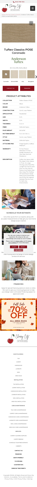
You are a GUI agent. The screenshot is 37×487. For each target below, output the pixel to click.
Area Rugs (18, 375)
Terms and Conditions (25, 477)
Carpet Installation (18, 387)
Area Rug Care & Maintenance (18, 427)
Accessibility (13, 477)
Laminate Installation (18, 394)
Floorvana (18, 461)
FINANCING (27, 88)
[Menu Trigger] (32, 8)
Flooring (8, 14)
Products (18, 14)
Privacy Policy (9, 479)
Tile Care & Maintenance (18, 410)
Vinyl (18, 372)
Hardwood (18, 365)
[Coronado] (6, 74)
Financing (18, 454)
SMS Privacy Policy (20, 479)
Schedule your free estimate (18, 442)
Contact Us (10, 88)
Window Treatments (18, 468)
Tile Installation (18, 384)
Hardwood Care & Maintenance (18, 417)
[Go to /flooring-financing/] (18, 278)
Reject (23, 247)
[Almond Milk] (14, 74)
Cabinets (18, 446)
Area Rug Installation (18, 401)
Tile (18, 358)
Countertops (18, 464)
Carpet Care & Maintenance (18, 413)
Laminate (18, 368)
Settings (18, 250)
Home (3, 14)
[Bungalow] (31, 74)
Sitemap (30, 479)
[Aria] (22, 74)
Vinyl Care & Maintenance (18, 423)
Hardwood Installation (18, 391)
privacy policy (19, 241)
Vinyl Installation (18, 398)
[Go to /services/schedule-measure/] (18, 206)
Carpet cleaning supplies (18, 435)
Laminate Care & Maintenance (18, 420)
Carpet (13, 14)
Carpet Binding (18, 439)
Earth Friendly (18, 457)
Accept (14, 247)
